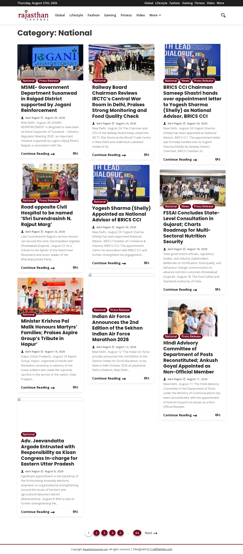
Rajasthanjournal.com (95, 549)
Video (211, 3)
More (220, 3)
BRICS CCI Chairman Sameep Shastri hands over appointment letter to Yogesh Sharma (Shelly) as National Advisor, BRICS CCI (192, 101)
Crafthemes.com (161, 549)
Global (148, 3)
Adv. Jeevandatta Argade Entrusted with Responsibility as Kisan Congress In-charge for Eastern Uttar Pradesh (49, 452)
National (29, 81)
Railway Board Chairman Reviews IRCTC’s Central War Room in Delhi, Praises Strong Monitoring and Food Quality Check (119, 101)
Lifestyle (161, 3)
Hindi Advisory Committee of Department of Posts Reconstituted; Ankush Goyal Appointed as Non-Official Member (190, 357)
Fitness (200, 3)
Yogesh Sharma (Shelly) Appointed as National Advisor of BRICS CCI (121, 214)
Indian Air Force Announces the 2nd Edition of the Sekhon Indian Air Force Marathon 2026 (117, 328)
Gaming (187, 3)
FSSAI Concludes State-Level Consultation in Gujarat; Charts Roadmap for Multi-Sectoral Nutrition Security (191, 227)
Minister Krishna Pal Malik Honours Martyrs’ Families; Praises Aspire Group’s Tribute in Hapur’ (49, 332)
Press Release (49, 81)
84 (138, 533)
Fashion (175, 3)
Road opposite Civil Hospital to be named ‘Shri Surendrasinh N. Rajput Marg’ (47, 216)
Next (148, 533)
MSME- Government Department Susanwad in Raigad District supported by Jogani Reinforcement (49, 99)
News (185, 81)
